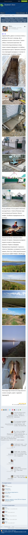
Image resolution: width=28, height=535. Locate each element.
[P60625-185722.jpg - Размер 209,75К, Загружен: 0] (13, 121)
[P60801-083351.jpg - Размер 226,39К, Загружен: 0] (13, 198)
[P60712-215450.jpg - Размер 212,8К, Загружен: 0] (13, 145)
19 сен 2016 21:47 (10, 471)
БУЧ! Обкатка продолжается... (12, 492)
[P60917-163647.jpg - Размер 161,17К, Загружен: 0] (13, 373)
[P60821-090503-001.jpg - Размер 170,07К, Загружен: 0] (13, 227)
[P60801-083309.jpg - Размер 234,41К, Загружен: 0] (13, 181)
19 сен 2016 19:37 (10, 448)
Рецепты (7, 21)
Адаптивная (5, 530)
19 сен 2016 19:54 (10, 455)
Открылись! (7, 488)
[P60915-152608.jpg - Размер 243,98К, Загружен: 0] (13, 263)
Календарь (20, 21)
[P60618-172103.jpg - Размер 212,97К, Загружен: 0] (13, 71)
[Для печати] (18, 409)
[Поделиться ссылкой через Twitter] (9, 409)
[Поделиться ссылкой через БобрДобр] (14, 409)
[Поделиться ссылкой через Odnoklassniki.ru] (2, 409)
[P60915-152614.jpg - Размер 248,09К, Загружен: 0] (13, 281)
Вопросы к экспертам (21, 19)
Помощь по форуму (9, 18)
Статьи (3, 21)
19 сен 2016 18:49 (10, 425)
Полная (9, 530)
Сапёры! (7, 495)
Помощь (2, 532)
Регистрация (24, 1)
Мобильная (13, 530)
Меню (2, 13)
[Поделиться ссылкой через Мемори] (12, 409)
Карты (24, 21)
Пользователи (13, 21)
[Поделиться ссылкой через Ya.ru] (8, 409)
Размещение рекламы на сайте (20, 531)
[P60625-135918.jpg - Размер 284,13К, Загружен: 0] (13, 96)
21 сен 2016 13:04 (10, 479)
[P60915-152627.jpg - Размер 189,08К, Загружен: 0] (13, 299)
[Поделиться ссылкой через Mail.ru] (3, 409)
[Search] (27, 13)
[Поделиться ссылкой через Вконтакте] (6, 409)
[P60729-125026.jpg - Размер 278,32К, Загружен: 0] (13, 163)
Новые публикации (20, 13)
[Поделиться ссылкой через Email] (16, 409)
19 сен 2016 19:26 (10, 435)
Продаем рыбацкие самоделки (9, 19)
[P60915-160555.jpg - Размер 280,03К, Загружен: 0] (13, 316)
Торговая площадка (18, 18)
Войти (19, 1)
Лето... (6, 485)
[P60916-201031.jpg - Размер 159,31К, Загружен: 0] (13, 341)
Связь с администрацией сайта (7, 531)
